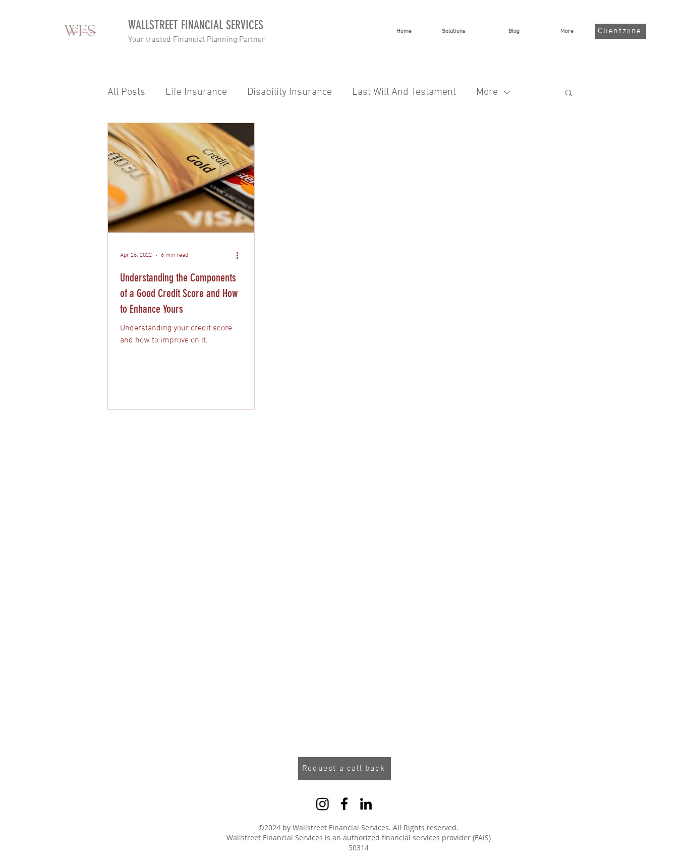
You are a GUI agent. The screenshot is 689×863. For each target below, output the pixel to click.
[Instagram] (322, 803)
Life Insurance (196, 92)
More (487, 92)
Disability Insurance (289, 92)
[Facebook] (344, 803)
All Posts (126, 92)
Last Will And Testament (404, 92)
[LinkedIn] (366, 803)
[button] (568, 93)
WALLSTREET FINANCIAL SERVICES (195, 25)
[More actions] (241, 255)
